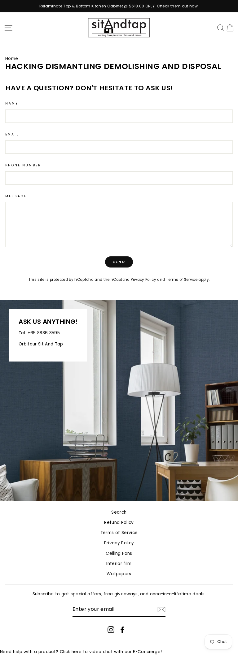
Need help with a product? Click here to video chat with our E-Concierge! (81, 652)
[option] (119, 6)
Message (16, 196)
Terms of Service (181, 279)
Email (12, 134)
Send (119, 261)
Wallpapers (119, 574)
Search (118, 512)
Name (11, 103)
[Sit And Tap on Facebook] (122, 629)
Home (11, 59)
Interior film (118, 564)
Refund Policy (119, 522)
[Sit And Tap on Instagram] (111, 629)
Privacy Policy (143, 279)
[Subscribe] (161, 609)
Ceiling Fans (119, 553)
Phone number (23, 165)
